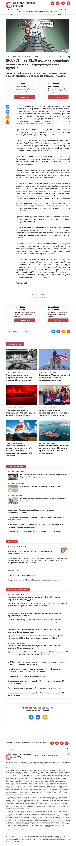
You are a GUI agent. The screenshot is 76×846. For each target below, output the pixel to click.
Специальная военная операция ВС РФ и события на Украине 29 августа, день (20, 377)
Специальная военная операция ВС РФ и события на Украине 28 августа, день (54, 412)
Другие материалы (15, 344)
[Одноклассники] (7, 117)
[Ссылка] (7, 122)
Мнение (54, 12)
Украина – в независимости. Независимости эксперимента (34, 531)
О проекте (37, 755)
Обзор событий (18, 56)
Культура (35, 742)
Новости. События (32, 56)
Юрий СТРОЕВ (20, 483)
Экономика (38, 12)
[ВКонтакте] (7, 112)
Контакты (50, 755)
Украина (16, 331)
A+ (61, 56)
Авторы (43, 755)
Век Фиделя (13, 570)
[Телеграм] (7, 107)
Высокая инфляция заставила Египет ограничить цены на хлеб (36, 688)
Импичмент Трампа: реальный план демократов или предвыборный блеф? (54, 377)
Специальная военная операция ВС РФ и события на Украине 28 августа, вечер (20, 412)
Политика (30, 12)
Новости (22, 12)
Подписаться (25, 97)
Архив (56, 755)
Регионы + (14, 11)
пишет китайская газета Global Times (39, 124)
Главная (9, 742)
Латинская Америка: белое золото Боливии (40, 486)
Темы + (8, 11)
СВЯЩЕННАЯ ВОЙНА (62, 11)
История (47, 12)
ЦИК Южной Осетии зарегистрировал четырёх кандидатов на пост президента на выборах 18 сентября (19, 450)
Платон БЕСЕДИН (21, 546)
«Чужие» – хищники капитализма (23, 575)
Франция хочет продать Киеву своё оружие (27, 676)
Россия (25, 331)
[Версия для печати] (69, 56)
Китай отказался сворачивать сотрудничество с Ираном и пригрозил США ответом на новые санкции (54, 449)
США (8, 331)
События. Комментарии (17, 589)
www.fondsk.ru (59, 838)
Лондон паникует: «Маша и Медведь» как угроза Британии (34, 580)
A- (64, 57)
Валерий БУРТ (20, 495)
